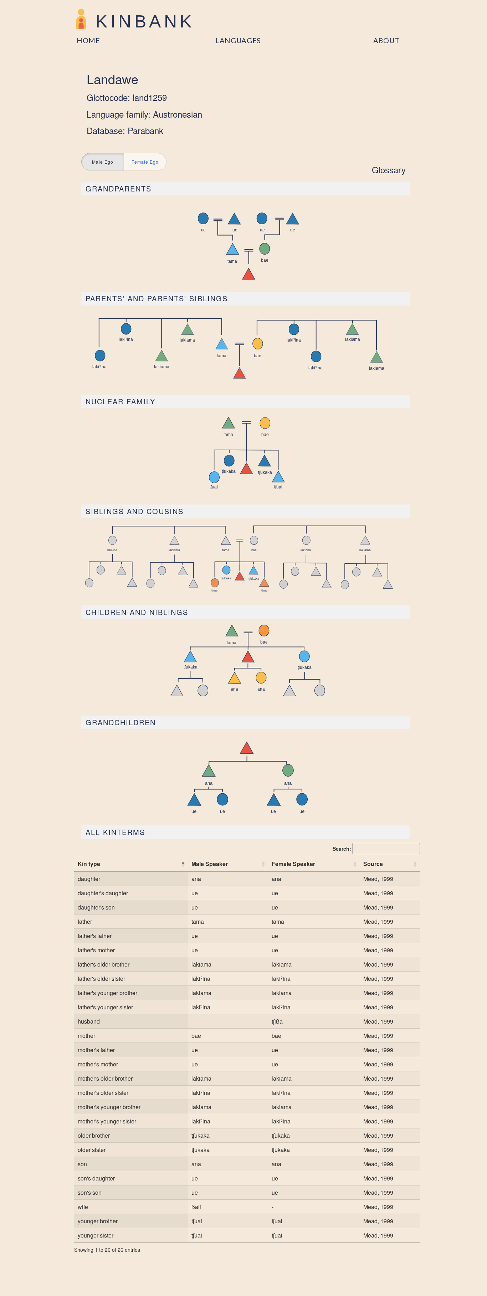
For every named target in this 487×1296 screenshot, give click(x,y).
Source (373, 864)
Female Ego (145, 162)
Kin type (89, 864)
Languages (238, 40)
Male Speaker (209, 864)
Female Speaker (293, 864)
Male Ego (102, 162)
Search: (342, 848)
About (386, 40)
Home (88, 40)
